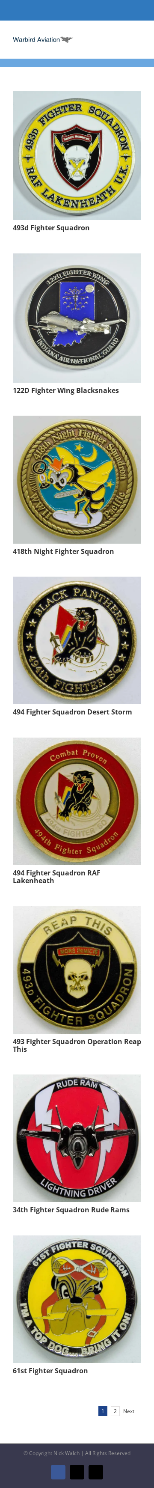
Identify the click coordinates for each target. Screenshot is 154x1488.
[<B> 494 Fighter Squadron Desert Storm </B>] (77, 582)
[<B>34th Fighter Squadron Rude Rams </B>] (77, 1080)
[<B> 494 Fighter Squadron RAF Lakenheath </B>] (77, 743)
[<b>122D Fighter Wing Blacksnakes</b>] (77, 259)
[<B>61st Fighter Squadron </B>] (77, 1241)
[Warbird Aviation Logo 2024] (43, 37)
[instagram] (90, 10)
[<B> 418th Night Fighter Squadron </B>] (77, 421)
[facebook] (63, 10)
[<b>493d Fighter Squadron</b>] (77, 96)
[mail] (77, 10)
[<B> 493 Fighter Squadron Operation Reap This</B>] (77, 912)
